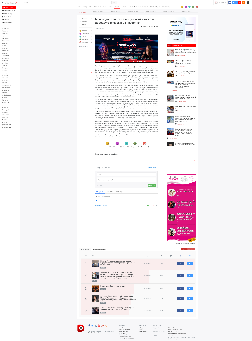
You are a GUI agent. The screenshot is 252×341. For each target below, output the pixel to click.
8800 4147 (171, 331)
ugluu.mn (5, 75)
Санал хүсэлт (122, 333)
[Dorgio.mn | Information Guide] (81, 328)
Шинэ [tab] (169, 45)
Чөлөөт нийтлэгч (143, 331)
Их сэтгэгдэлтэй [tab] (100, 249)
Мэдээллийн (8, 8)
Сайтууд (141, 329)
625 (235, 2)
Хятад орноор (166, 6)
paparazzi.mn (6, 124)
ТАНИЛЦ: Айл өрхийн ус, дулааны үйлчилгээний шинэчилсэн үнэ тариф (183, 61)
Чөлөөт (131, 6)
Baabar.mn (5, 41)
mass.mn (5, 112)
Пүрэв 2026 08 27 (150, 11)
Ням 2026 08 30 (98, 11)
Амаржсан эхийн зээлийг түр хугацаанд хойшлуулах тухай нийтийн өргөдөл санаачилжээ (185, 51)
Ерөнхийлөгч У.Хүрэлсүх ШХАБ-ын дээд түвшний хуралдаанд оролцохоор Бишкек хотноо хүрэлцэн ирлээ (183, 132)
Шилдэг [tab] (110, 192)
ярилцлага (145, 6)
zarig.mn (5, 65)
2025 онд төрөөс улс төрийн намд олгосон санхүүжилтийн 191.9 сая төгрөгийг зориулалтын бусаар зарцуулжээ (185, 84)
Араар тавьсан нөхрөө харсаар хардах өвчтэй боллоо (185, 191)
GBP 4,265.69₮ (222, 2)
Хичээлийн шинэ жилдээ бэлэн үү (185, 107)
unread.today (6, 127)
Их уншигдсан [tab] (177, 45)
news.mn (5, 36)
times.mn (5, 107)
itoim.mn (5, 100)
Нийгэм (90, 6)
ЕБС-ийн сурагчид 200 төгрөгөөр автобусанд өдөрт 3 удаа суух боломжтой (185, 97)
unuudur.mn (6, 90)
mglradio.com (6, 95)
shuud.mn (5, 58)
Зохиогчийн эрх (123, 331)
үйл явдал (154, 26)
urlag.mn (5, 78)
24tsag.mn (5, 55)
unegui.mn (5, 115)
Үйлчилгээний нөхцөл (125, 335)
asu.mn (4, 83)
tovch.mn (5, 43)
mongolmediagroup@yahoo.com (177, 333)
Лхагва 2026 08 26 (168, 11)
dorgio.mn (5, 28)
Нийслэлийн (8, 22)
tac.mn (4, 122)
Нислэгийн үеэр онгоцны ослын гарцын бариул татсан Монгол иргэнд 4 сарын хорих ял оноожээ (117, 262)
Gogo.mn (5, 31)
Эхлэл (79, 6)
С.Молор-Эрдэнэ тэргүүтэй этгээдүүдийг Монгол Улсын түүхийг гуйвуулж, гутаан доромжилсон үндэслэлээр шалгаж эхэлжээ (118, 298)
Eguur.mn (5, 53)
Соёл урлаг (117, 6)
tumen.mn (5, 102)
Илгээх (152, 185)
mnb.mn (4, 48)
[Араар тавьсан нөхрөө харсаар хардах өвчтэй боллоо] (172, 192)
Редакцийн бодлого (124, 329)
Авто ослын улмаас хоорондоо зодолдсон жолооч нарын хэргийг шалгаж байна (116, 309)
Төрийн (6, 20)
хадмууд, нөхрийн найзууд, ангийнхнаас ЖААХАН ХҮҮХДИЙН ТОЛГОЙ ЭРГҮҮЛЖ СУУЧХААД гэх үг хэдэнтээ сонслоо (186, 216)
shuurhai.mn (6, 87)
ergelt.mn (5, 63)
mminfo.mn (5, 73)
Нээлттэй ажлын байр (125, 336)
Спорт (110, 6)
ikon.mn (4, 46)
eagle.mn (5, 60)
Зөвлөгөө (124, 6)
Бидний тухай (122, 328)
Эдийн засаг (97, 6)
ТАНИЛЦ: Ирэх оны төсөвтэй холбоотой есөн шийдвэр (185, 72)
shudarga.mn (6, 85)
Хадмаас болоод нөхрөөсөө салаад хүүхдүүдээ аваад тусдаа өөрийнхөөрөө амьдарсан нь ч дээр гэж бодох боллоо (185, 230)
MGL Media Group (93, 333)
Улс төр (85, 6)
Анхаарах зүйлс (151, 167)
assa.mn (5, 117)
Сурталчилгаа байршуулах (126, 338)
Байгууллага (142, 328)
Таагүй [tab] (120, 192)
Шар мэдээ (137, 6)
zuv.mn (4, 70)
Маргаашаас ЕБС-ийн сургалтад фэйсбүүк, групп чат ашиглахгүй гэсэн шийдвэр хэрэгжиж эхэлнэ (185, 119)
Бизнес (105, 6)
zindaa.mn (5, 38)
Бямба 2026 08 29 (114, 11)
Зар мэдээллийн (9, 11)
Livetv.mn (5, 50)
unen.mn (5, 80)
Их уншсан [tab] (86, 249)
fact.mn (4, 97)
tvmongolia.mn (7, 110)
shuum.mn (5, 105)
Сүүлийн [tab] (100, 192)
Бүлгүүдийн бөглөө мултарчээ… (112, 286)
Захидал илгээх (173, 238)
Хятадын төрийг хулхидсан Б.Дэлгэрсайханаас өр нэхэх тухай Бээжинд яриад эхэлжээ (185, 145)
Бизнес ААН (8, 17)
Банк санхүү (8, 14)
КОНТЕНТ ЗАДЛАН (155, 6)
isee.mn (4, 92)
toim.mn (4, 120)
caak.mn (5, 33)
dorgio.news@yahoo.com (175, 329)
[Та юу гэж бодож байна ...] (126, 179)
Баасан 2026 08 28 (132, 11)
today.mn (5, 68)
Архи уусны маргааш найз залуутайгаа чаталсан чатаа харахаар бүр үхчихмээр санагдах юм (186, 203)
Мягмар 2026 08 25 (186, 11)
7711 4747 (171, 328)
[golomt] (181, 29)
